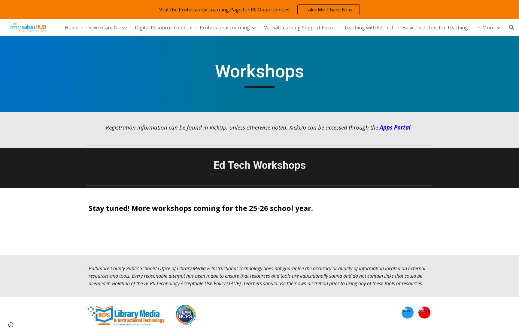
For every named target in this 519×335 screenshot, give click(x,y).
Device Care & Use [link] (106, 27)
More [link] (488, 27)
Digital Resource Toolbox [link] (163, 27)
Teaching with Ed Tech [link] (369, 27)
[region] (259, 9)
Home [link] (71, 27)
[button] (512, 27)
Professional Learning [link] (225, 27)
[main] (259, 74)
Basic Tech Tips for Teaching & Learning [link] (438, 27)
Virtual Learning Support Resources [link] (300, 27)
